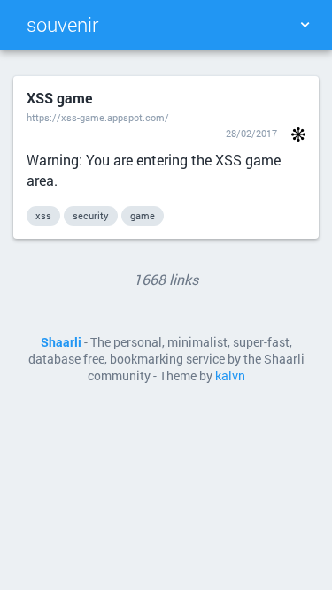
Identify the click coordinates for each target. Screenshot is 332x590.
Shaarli (61, 342)
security (91, 215)
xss (43, 215)
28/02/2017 (251, 133)
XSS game (59, 97)
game (142, 215)
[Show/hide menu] (304, 25)
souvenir (62, 24)
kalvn (230, 376)
